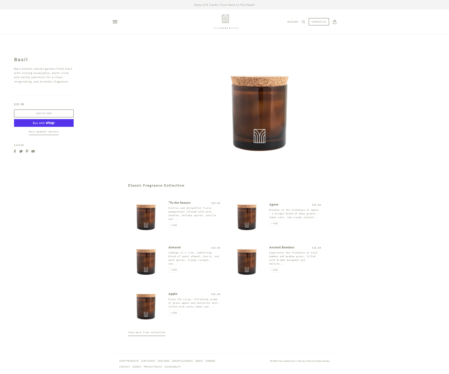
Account (293, 21)
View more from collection (146, 332)
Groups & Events (182, 360)
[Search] (303, 22)
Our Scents (148, 360)
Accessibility (173, 366)
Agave (273, 204)
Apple (172, 293)
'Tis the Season (179, 202)
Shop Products (129, 360)
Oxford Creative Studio (318, 360)
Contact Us (319, 21)
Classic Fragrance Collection (156, 185)
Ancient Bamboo (281, 247)
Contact (124, 366)
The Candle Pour (287, 360)
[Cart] (335, 21)
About (199, 360)
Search (136, 366)
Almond (174, 247)
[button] (173, 225)
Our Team (164, 360)
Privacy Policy (153, 366)
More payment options (44, 131)
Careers (210, 360)
